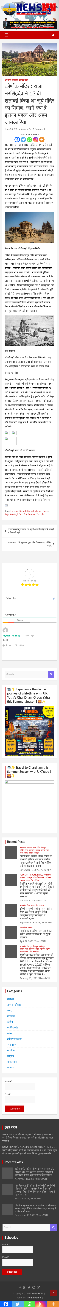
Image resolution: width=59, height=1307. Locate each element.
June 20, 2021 (12, 129)
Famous (15, 511)
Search (51, 674)
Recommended (36, 875)
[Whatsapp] (29, 139)
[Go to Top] (53, 1293)
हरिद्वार (36, 853)
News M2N (26, 129)
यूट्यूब (38, 850)
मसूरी (37, 949)
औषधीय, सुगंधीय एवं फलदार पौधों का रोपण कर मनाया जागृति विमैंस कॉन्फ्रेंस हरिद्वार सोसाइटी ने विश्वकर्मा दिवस (35, 1208)
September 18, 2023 (30, 922)
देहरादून (29, 877)
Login (53, 598)
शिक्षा (21, 853)
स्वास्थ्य (30, 927)
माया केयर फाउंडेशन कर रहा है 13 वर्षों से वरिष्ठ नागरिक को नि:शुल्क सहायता (36, 934)
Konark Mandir (34, 511)
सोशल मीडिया (28, 853)
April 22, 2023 (26, 941)
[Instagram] (35, 139)
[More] (42, 139)
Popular (24, 875)
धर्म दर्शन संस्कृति (11, 80)
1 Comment (39, 129)
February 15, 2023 (28, 978)
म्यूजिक (42, 949)
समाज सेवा (29, 880)
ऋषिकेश (22, 877)
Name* (8, 1081)
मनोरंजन (31, 850)
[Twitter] (23, 139)
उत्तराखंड (23, 847)
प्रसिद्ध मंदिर (23, 80)
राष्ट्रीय (10, 1056)
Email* (8, 1094)
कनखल (29, 847)
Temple (40, 514)
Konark (23, 511)
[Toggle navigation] (6, 35)
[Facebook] (17, 139)
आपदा (9, 1010)
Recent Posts (16, 841)
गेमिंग (38, 847)
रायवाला (22, 880)
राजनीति (11, 1050)
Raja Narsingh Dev (14, 514)
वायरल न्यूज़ (45, 850)
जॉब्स (9, 1033)
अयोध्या (10, 999)
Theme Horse (34, 1297)
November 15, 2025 (29, 870)
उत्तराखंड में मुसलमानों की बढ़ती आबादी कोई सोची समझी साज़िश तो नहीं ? (31, 531)
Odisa (45, 511)
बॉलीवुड (42, 946)
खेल (34, 847)
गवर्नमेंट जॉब (12, 1027)
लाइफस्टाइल (24, 951)
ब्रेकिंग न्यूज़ (24, 850)
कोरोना (10, 1021)
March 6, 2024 (27, 900)
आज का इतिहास (14, 1004)
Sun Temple (30, 514)
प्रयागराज (11, 1044)
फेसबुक (43, 847)
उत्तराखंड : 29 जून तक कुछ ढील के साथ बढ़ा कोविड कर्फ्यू (29, 544)
